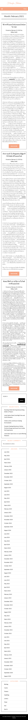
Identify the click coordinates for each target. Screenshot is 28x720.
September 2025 (8, 484)
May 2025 (7, 498)
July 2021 (6, 637)
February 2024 (8, 551)
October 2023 (8, 566)
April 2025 (7, 502)
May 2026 (7, 455)
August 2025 (7, 487)
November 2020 (8, 665)
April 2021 (7, 647)
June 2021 (7, 640)
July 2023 (6, 576)
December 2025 (8, 473)
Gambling (6, 695)
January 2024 (7, 555)
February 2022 (8, 622)
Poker (5, 702)
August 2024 (7, 530)
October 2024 (8, 523)
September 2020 (8, 672)
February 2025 (8, 509)
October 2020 (8, 669)
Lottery (6, 698)
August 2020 (7, 676)
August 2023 (7, 573)
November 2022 (8, 605)
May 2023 (7, 583)
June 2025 (7, 494)
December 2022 (8, 601)
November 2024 (8, 519)
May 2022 (7, 615)
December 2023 (8, 558)
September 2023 (8, 569)
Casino (6, 688)
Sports (6, 709)
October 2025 (8, 480)
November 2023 (8, 562)
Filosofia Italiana (14, 3)
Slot (5, 705)
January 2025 (7, 512)
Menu (25, 8)
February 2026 (8, 466)
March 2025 (7, 505)
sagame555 (12, 79)
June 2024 (7, 537)
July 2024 (6, 534)
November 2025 (8, 477)
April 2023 (7, 587)
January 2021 (7, 658)
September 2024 (8, 526)
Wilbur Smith (14, 32)
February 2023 (8, 594)
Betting (6, 684)
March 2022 (7, 619)
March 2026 (7, 462)
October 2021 (8, 633)
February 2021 (8, 655)
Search (5, 396)
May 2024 (7, 541)
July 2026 (6, 452)
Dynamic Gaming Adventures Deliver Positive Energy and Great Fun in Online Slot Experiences (14, 428)
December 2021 (8, 630)
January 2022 (7, 626)
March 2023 (7, 590)
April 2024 (7, 544)
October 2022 (8, 608)
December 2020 (8, 662)
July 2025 (6, 491)
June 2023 (7, 580)
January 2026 (7, 469)
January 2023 (7, 598)
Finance (6, 691)
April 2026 (7, 459)
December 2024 (8, 516)
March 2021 (7, 651)
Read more (14, 146)
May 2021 (7, 644)
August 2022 (7, 612)
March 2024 (7, 548)
